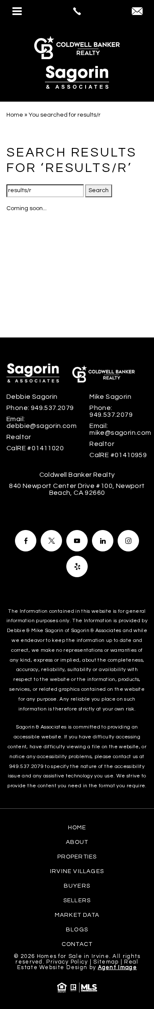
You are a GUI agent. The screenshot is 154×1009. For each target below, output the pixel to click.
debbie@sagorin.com (41, 425)
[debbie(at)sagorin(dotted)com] (137, 12)
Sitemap (105, 962)
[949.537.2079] (77, 11)
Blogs (77, 930)
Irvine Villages (77, 871)
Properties (77, 857)
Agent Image (117, 967)
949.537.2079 (52, 407)
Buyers (77, 886)
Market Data (77, 915)
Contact (77, 944)
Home (77, 828)
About (77, 842)
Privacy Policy (67, 962)
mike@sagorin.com (120, 432)
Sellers (77, 901)
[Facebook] (25, 540)
